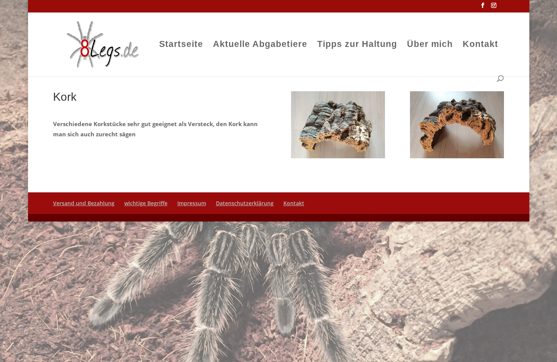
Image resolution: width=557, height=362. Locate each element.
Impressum (191, 203)
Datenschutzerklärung (245, 203)
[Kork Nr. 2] (338, 156)
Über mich (430, 45)
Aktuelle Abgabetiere (260, 45)
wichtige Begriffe (145, 203)
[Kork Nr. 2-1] (457, 156)
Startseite (181, 45)
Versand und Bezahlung (83, 203)
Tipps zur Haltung (357, 45)
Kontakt (480, 45)
